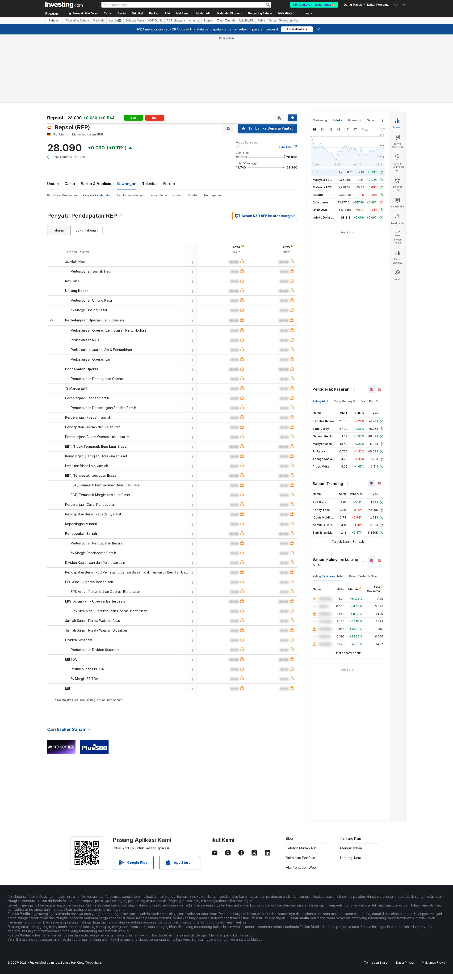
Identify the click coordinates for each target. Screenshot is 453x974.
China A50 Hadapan (326, 210)
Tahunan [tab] (59, 230)
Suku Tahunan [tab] (87, 230)
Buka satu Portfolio (300, 858)
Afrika (261, 20)
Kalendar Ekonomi (229, 13)
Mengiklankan (351, 848)
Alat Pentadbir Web (301, 867)
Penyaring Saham (260, 13)
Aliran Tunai (159, 195)
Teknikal (150, 183)
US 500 (318, 195)
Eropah (208, 20)
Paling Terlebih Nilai (363, 576)
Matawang (320, 120)
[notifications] (396, 4)
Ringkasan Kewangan (62, 195)
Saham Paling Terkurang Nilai (335, 562)
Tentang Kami (350, 838)
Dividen (193, 195)
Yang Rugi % (370, 401)
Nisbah (177, 195)
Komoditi (354, 120)
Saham (53, 20)
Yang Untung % (344, 401)
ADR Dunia (155, 20)
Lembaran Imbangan (131, 195)
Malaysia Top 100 (325, 179)
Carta (69, 183)
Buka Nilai (285, 146)
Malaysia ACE (322, 187)
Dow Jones (320, 202)
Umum (53, 183)
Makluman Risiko (433, 962)
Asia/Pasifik (246, 20)
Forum (169, 183)
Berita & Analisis (96, 183)
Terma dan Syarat (376, 962)
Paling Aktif (320, 401)
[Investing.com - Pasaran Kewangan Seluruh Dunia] (64, 4)
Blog (289, 838)
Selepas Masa (135, 20)
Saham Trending (328, 483)
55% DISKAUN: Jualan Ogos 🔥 (314, 4)
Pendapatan (212, 195)
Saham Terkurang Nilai (283, 20)
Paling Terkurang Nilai (328, 576)
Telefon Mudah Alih (301, 848)
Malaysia (99, 20)
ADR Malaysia (176, 20)
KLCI (316, 172)
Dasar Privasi (405, 962)
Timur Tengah (226, 20)
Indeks (337, 120)
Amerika (194, 20)
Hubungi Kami (350, 858)
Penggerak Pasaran (331, 389)
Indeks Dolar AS (324, 217)
